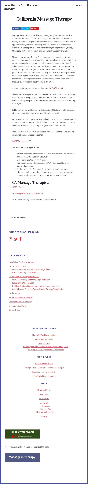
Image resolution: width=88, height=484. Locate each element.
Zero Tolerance (44, 344)
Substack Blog (14, 310)
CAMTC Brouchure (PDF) (22, 141)
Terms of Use (44, 399)
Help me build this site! (45, 412)
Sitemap (44, 416)
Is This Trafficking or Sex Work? (24, 273)
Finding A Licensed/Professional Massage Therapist (32, 269)
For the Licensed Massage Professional (24, 277)
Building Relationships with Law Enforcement (46, 350)
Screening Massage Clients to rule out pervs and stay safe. (45, 347)
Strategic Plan (45, 409)
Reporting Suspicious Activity (20, 302)
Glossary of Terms (44, 390)
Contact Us (45, 406)
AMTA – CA (16, 187)
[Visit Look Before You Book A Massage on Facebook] (20, 240)
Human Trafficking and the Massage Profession (31, 280)
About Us (44, 403)
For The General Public (18, 266)
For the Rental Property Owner (21, 298)
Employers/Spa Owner (17, 306)
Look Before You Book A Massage (20, 7)
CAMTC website (58, 88)
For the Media (14, 293)
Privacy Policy (44, 394)
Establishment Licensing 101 (23, 283)
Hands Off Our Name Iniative (44, 335)
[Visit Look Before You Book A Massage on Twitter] (16, 240)
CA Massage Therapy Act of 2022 (25, 193)
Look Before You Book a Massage (22, 262)
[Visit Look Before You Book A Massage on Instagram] (10, 240)
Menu (79, 6)
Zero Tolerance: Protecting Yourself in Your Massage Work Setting (38, 289)
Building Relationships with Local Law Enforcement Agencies (36, 286)
